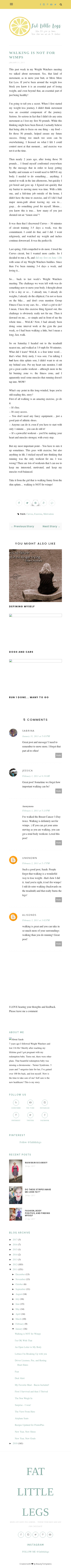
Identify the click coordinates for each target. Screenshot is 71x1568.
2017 (15, 1239)
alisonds (29, 914)
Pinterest (16, 1120)
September (20, 1289)
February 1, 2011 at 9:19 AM (36, 775)
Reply (58, 755)
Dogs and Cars (21, 652)
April (18, 1313)
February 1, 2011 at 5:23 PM (36, 810)
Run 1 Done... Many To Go (29, 697)
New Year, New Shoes (25, 1431)
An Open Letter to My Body (28, 1347)
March (18, 1318)
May (18, 1309)
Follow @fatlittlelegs (30, 1142)
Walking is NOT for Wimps (28, 1333)
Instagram (44, 1108)
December (20, 1274)
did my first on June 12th (49, 257)
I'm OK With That (23, 1340)
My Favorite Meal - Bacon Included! (32, 1384)
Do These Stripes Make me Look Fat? (38, 1190)
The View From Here (25, 1411)
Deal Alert (20, 1378)
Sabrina (28, 730)
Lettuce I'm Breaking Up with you (31, 1353)
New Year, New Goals (25, 1438)
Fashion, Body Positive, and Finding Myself (37, 1213)
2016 (15, 1244)
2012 (15, 1264)
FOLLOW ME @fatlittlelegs (35, 1551)
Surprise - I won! (23, 1405)
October (19, 1284)
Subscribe (16, 1108)
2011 (15, 1269)
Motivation (48, 513)
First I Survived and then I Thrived (31, 1391)
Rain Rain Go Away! (36, 1163)
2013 (15, 1259)
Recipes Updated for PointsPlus (29, 1424)
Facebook (44, 1120)
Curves (29, 513)
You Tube (30, 1108)
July (17, 1298)
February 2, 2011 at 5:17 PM (36, 863)
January (19, 1328)
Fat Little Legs (35, 1491)
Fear (17, 1371)
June (18, 1303)
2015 (15, 1249)
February (20, 1323)
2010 (15, 1443)
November (20, 1279)
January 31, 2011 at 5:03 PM (36, 736)
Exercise (38, 513)
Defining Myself (22, 606)
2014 (15, 1254)
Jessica (27, 770)
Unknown (29, 857)
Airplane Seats (21, 1418)
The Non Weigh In (23, 1398)
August (19, 1294)
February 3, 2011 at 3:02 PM (36, 920)
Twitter (30, 1120)
